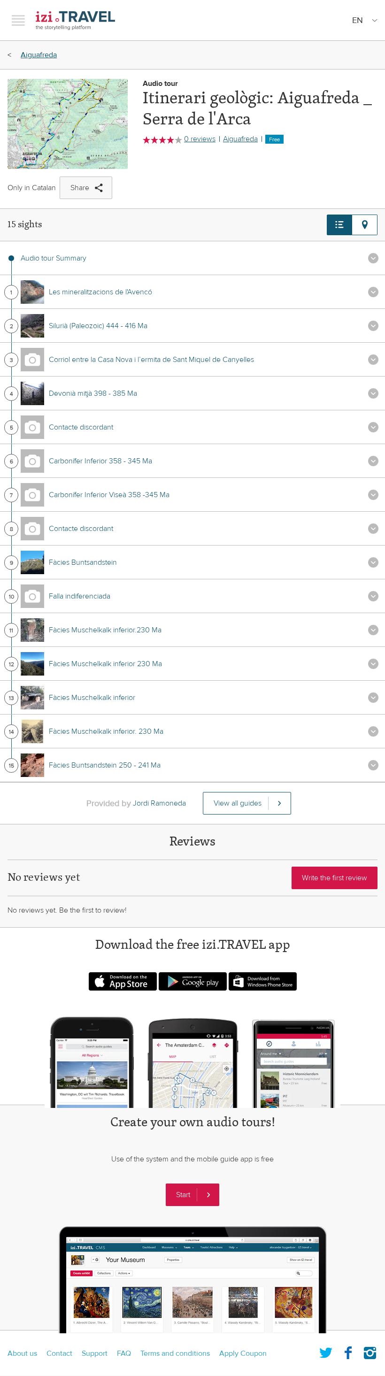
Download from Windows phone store (263, 981)
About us (22, 1353)
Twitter (325, 1351)
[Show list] (339, 225)
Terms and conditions (175, 1353)
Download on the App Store (123, 981)
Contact (59, 1353)
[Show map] (364, 225)
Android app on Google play (193, 981)
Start (183, 1194)
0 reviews (200, 139)
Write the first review (334, 878)
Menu (18, 20)
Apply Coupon (243, 1353)
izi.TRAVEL (75, 20)
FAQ (124, 1353)
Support (95, 1353)
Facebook (347, 1351)
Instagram (369, 1351)
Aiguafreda (39, 55)
